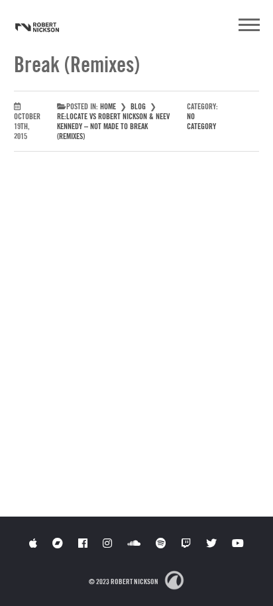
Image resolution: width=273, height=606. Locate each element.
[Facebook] (82, 543)
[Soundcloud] (133, 543)
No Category (201, 121)
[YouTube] (238, 543)
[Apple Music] (33, 543)
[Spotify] (161, 543)
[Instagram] (107, 543)
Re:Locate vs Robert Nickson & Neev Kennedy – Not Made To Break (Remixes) (113, 126)
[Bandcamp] (57, 543)
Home (108, 106)
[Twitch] (186, 543)
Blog (138, 106)
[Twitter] (211, 543)
